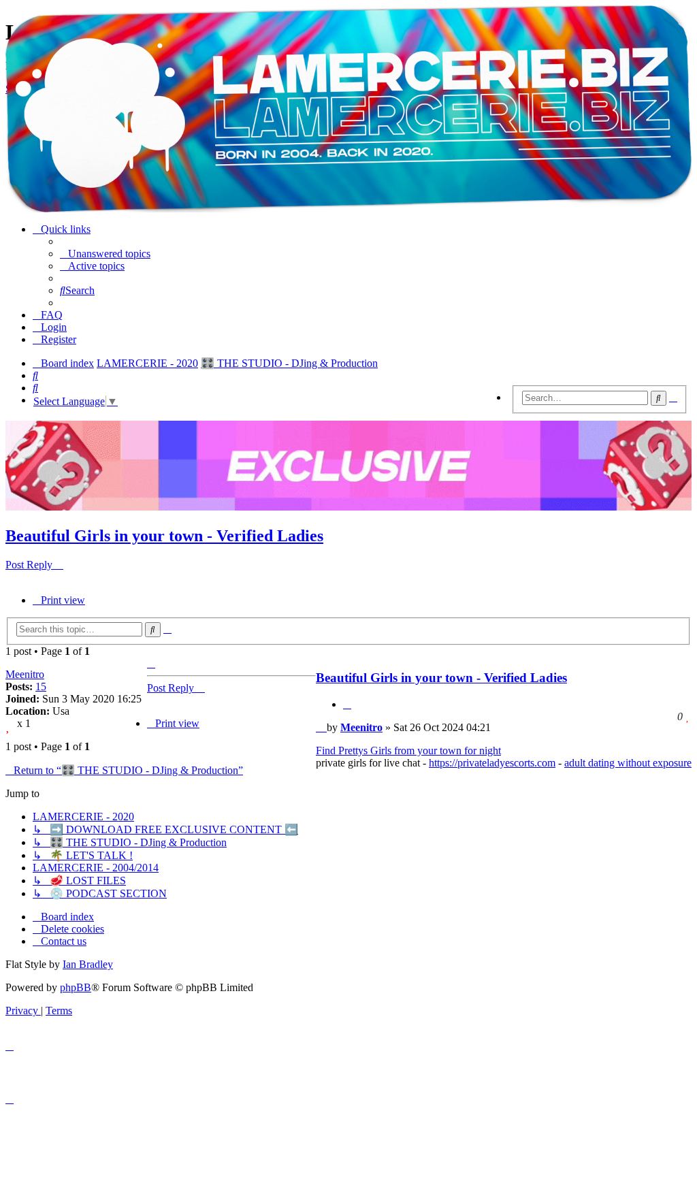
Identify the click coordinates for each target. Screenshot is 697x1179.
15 (40, 686)
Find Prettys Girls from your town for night (408, 750)
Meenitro (24, 674)
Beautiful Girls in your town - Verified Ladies (164, 536)
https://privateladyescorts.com (492, 763)
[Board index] (348, 108)
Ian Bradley (88, 964)
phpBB (75, 987)
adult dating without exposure (628, 763)
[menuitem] (105, 253)
